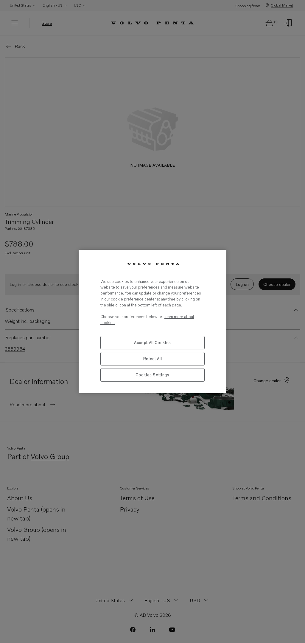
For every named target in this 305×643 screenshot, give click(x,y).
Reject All (152, 358)
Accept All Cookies (152, 342)
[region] (152, 321)
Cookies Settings (152, 374)
